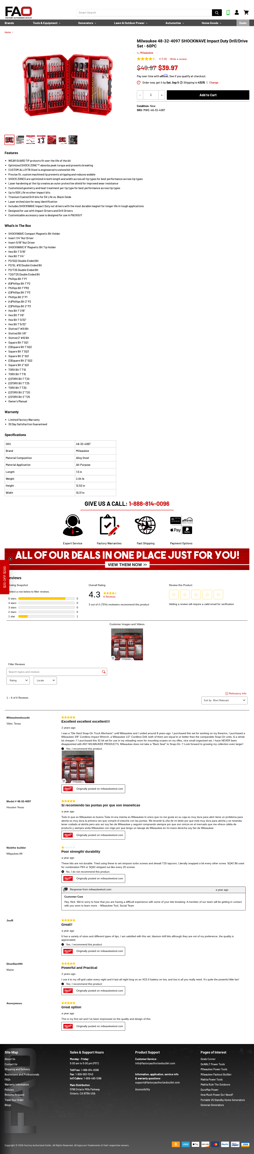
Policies (9, 1089)
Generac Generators (212, 1105)
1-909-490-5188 (92, 1078)
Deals (243, 23)
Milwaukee (146, 52)
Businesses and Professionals (22, 1074)
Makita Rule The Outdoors (215, 1084)
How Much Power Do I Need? (217, 1094)
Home (8, 32)
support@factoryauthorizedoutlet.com (157, 1082)
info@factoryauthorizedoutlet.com (155, 1063)
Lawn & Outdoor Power (129, 23)
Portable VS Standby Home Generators (223, 1100)
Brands (9, 23)
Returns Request (14, 1094)
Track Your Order (14, 1100)
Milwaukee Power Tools (214, 1069)
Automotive (173, 23)
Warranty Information (17, 1084)
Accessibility (142, 1089)
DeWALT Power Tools (213, 1064)
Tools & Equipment (45, 23)
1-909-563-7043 (84, 1074)
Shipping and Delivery (17, 1069)
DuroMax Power (209, 1089)
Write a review (178, 59)
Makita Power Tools (212, 1079)
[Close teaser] (10, 559)
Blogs (8, 1105)
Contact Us (11, 1064)
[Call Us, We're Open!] (228, 14)
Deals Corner (208, 1059)
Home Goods (210, 23)
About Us (10, 1059)
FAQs (7, 1079)
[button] (4, 577)
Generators (86, 23)
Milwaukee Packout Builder (216, 1074)
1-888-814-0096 (149, 503)
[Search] (217, 12)
